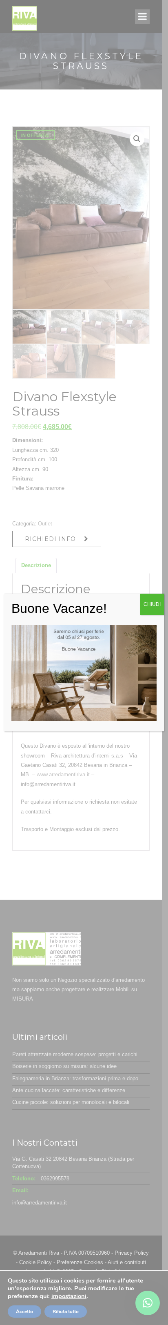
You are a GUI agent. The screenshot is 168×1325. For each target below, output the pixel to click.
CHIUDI (152, 604)
